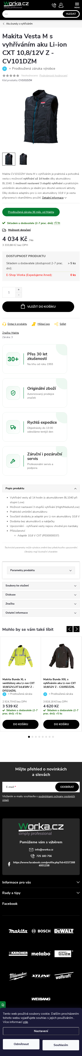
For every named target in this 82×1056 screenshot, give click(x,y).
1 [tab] (29, 737)
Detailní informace (53, 197)
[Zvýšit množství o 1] (18, 289)
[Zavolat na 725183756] (54, 5)
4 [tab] (39, 737)
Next (76, 629)
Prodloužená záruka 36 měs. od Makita (31, 212)
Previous (70, 629)
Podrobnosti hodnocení (53, 75)
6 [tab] (46, 737)
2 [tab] (32, 737)
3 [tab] (36, 737)
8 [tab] (53, 737)
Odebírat (67, 787)
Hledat (71, 14)
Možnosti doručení (19, 230)
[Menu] (77, 5)
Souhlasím (61, 1045)
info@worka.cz (44, 849)
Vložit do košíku (41, 307)
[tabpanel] (20, 684)
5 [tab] (43, 737)
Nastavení (41, 1031)
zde (25, 1022)
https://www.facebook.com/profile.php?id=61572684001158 (44, 864)
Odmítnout (21, 1044)
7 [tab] (50, 737)
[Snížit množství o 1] (18, 294)
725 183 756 (44, 856)
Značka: (10, 333)
